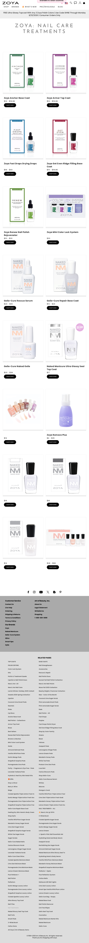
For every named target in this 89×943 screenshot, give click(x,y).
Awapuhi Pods (44, 746)
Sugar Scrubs (12, 838)
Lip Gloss (11, 713)
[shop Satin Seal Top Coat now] (23, 539)
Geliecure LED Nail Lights (47, 882)
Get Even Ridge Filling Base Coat (50, 727)
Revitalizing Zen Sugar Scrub (49, 845)
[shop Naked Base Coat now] (23, 477)
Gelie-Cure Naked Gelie (16, 841)
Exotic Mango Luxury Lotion (18, 885)
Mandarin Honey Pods (47, 757)
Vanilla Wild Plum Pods (16, 753)
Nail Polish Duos (45, 676)
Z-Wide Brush (44, 816)
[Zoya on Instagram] (34, 592)
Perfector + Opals (45, 871)
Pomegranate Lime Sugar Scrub (50, 823)
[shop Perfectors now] (23, 412)
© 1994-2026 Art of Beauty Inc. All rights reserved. (44, 937)
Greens (41, 735)
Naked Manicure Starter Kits (49, 919)
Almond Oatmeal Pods (16, 750)
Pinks (10, 709)
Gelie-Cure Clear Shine (16, 856)
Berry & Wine (12, 786)
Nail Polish (12, 878)
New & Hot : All (13, 683)
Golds (10, 746)
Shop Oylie (12, 816)
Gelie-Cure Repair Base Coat (18, 808)
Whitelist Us (39, 611)
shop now (10, 105)
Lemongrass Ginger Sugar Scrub (19, 849)
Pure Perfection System (47, 874)
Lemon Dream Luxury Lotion (49, 893)
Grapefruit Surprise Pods (16, 761)
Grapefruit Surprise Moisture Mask (51, 867)
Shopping (38, 614)
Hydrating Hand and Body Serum (50, 838)
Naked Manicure (11, 631)
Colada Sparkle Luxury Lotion (18, 896)
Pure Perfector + (13, 874)
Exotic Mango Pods (14, 757)
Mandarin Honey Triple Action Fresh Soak (52, 801)
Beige (10, 790)
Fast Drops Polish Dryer (47, 724)
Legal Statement (41, 608)
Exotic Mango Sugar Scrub (48, 827)
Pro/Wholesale (47, 7)
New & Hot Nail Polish (46, 683)
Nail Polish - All (44, 713)
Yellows (41, 742)
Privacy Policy (10, 621)
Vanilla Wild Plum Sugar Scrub (19, 819)
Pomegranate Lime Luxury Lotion (20, 889)
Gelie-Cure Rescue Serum (48, 779)
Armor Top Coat (13, 724)
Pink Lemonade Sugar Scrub (49, 706)
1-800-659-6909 (41, 618)
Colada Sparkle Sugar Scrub (49, 819)
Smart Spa (9, 641)
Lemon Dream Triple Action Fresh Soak (52, 805)
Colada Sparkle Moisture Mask (19, 860)
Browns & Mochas (14, 739)
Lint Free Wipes (44, 907)
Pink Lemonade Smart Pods (48, 702)
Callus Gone (12, 926)
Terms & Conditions (13, 618)
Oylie (7, 645)
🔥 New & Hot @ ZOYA (46, 812)
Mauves (41, 786)
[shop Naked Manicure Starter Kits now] (66, 539)
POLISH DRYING (13, 665)
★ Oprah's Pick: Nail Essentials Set (51, 834)
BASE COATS (43, 661)
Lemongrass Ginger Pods (48, 750)
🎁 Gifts (10, 779)
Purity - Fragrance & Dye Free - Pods (21, 768)
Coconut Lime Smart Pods (17, 702)
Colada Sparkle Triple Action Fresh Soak (21, 794)
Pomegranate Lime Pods (16, 764)
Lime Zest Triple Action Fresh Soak (51, 797)
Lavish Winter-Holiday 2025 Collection (21, 691)
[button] (10, 3)
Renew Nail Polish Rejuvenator (19, 735)
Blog (60, 7)
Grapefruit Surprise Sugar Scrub (19, 830)
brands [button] (15, 7)
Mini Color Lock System (16, 742)
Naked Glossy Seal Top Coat (18, 911)
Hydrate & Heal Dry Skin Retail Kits (20, 775)
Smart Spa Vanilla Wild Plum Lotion (51, 889)
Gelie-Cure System (12, 635)
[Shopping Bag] (84, 3)
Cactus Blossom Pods (46, 772)
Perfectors (11, 882)
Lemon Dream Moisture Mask (18, 871)
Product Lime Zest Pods (47, 764)
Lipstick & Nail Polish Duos (17, 680)
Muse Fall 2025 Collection (48, 687)
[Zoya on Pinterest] (60, 592)
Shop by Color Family (46, 731)
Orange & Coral (44, 790)
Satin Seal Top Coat (46, 911)
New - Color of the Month (48, 694)
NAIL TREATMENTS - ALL (47, 808)
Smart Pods (12, 919)
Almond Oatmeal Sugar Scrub (49, 849)
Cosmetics (43, 915)
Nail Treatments (13, 907)
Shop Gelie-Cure (45, 775)
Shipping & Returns (12, 614)
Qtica (7, 638)
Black (41, 739)
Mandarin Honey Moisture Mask (50, 863)
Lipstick (11, 698)
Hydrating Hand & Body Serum (50, 856)
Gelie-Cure (43, 926)
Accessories (43, 669)
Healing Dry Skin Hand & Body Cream (21, 812)
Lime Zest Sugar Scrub (16, 827)
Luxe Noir (42, 768)
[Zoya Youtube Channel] (41, 592)
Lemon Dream (44, 830)
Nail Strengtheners (45, 665)
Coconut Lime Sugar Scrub (48, 698)
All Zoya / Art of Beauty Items (18, 930)
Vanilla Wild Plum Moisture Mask (51, 860)
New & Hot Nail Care (15, 687)
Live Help (8, 608)
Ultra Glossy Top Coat (16, 900)
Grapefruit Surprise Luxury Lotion (20, 893)
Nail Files (11, 904)
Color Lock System (14, 669)
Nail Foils (11, 915)
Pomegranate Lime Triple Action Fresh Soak (21, 801)
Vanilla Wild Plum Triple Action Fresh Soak (52, 794)
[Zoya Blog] (54, 592)
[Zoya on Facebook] (28, 592)
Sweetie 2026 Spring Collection (19, 694)
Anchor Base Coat (14, 716)
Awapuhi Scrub (44, 841)
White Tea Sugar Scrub (16, 834)
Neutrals (11, 706)
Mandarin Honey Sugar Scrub (18, 823)
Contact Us (9, 604)
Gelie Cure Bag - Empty (47, 896)
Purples (41, 720)
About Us (38, 604)
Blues (10, 727)
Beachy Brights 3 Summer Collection (52, 691)
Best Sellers (12, 731)
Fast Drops (43, 716)
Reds (40, 709)
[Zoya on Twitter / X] (48, 592)
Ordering (8, 611)
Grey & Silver (12, 783)
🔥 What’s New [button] (29, 7)
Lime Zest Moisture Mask (17, 863)
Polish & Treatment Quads (17, 676)
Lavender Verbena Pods (16, 772)
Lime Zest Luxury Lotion (47, 885)
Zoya (7, 628)
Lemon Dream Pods (46, 753)
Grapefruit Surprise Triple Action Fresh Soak (21, 805)
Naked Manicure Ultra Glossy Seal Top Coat (52, 852)
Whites (41, 783)
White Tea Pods (44, 761)
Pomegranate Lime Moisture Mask (20, 867)
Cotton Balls (43, 878)
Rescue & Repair (44, 672)
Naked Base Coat (45, 900)
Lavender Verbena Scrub (16, 852)
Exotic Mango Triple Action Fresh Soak (21, 797)
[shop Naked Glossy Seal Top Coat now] (66, 477)
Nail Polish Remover (46, 904)
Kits (9, 672)
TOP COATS (12, 661)
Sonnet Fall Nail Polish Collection (51, 680)
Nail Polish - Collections (16, 720)
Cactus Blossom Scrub (16, 845)
